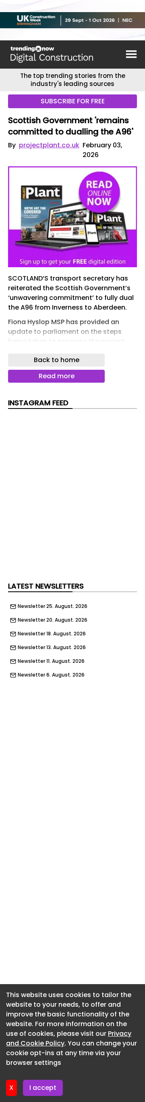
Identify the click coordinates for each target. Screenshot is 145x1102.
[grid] (72, 638)
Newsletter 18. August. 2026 (52, 634)
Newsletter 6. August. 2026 (51, 675)
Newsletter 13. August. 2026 (52, 647)
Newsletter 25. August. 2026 (52, 606)
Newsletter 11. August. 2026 (51, 661)
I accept (42, 1087)
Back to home (56, 360)
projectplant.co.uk (49, 145)
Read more (57, 376)
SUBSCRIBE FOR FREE (73, 101)
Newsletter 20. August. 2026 (52, 620)
